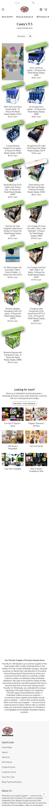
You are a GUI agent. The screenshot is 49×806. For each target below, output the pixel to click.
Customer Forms (9, 772)
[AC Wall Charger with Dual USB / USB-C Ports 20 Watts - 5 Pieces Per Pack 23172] (13, 254)
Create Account (8, 767)
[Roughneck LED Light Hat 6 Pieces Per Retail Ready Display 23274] (36, 132)
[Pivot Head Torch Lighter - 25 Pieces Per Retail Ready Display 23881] (36, 93)
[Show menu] (3, 9)
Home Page (7, 747)
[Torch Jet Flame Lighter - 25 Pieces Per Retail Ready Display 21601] (36, 54)
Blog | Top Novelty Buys (12, 782)
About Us (6, 757)
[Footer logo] (7, 731)
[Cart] (45, 9)
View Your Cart (8, 777)
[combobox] (22, 3)
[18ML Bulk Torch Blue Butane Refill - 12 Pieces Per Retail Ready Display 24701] (13, 93)
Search (5, 752)
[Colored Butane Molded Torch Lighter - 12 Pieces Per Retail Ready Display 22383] (13, 132)
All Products (7, 762)
